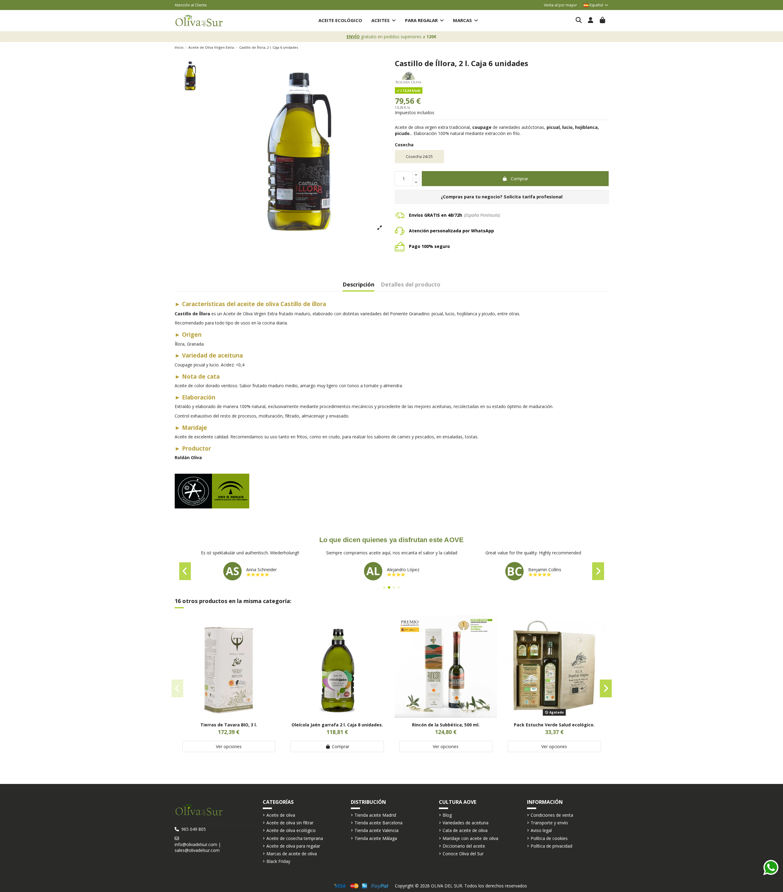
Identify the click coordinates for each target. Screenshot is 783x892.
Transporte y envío (549, 823)
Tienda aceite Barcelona (378, 823)
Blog (447, 815)
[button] (383, 21)
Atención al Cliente (191, 5)
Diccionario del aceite (464, 846)
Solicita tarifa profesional (533, 197)
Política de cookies (549, 838)
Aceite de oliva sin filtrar (290, 823)
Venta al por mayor (560, 5)
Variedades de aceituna (465, 823)
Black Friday (278, 861)
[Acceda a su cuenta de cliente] (591, 20)
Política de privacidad (551, 846)
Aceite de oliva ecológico (291, 830)
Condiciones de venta (552, 815)
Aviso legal (541, 830)
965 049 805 (193, 829)
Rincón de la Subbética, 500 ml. (446, 725)
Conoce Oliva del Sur (463, 853)
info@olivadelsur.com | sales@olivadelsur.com (198, 847)
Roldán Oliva (188, 457)
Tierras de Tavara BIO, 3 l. (228, 725)
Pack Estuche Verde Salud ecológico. (554, 725)
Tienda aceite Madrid (375, 815)
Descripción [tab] (358, 285)
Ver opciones (229, 746)
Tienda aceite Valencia (376, 830)
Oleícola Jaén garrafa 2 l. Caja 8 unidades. (337, 725)
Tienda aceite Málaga (375, 838)
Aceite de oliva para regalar (293, 846)
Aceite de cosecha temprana (294, 838)
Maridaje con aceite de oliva (470, 838)
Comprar (519, 179)
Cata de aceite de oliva (465, 830)
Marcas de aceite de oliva (291, 853)
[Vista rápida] (228, 715)
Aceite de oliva (280, 815)
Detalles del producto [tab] (410, 285)
